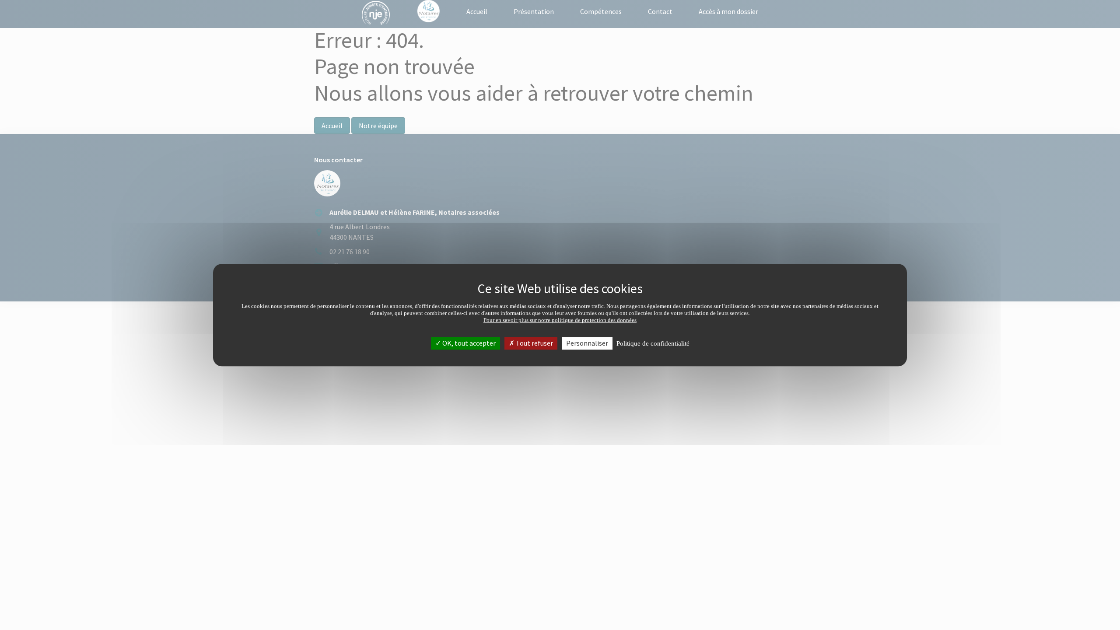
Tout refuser (533, 343)
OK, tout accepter (468, 343)
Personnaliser (587, 343)
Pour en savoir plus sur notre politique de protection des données (560, 320)
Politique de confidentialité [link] (653, 343)
